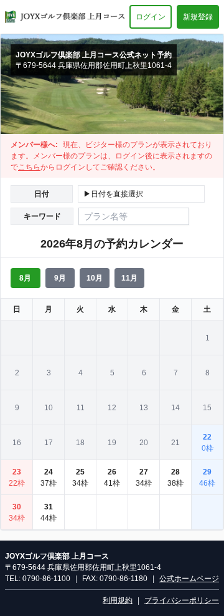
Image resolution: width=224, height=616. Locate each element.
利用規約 (118, 600)
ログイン (151, 16)
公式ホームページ (189, 578)
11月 (129, 278)
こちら (29, 167)
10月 (94, 278)
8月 (25, 278)
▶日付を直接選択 (113, 194)
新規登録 (198, 16)
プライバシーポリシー (181, 600)
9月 (60, 278)
